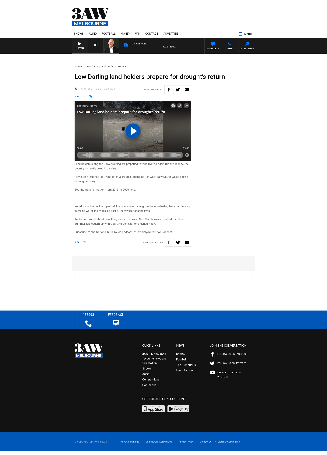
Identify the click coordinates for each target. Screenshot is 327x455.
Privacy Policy (186, 441)
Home (78, 66)
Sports (180, 354)
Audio (93, 33)
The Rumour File (186, 365)
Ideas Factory (184, 370)
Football (109, 33)
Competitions (151, 379)
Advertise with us (130, 441)
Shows (79, 33)
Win (137, 33)
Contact (151, 33)
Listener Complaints (229, 441)
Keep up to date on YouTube (229, 374)
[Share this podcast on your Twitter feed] (178, 89)
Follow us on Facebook (232, 354)
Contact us (149, 385)
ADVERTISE (171, 33)
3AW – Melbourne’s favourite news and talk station (154, 358)
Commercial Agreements (159, 441)
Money (125, 33)
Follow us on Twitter (231, 363)
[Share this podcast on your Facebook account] (168, 89)
